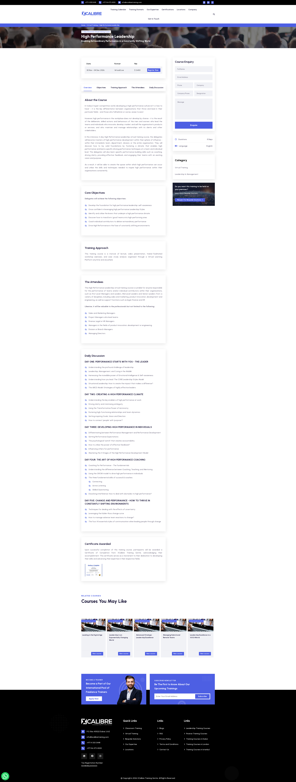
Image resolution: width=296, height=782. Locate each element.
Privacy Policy (165, 739)
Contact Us (164, 749)
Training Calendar (118, 9)
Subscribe (202, 696)
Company (192, 9)
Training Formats (136, 9)
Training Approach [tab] (119, 87)
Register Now (153, 70)
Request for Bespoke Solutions (189, 200)
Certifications (168, 9)
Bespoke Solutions (133, 739)
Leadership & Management (186, 174)
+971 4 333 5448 (90, 2)
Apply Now (94, 699)
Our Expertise (153, 9)
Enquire (193, 125)
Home (83, 25)
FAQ (161, 733)
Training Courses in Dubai (197, 739)
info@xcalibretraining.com (132, 2)
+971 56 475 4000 (109, 2)
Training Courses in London (197, 744)
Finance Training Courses (196, 733)
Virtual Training (181, 167)
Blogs (161, 728)
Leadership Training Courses (198, 728)
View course (98, 654)
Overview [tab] (88, 87)
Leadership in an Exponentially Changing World (93, 637)
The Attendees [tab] (138, 87)
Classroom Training (133, 728)
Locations (181, 9)
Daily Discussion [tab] (156, 87)
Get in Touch (153, 19)
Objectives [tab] (101, 87)
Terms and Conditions (168, 744)
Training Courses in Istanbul (198, 749)
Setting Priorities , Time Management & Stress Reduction (200, 637)
